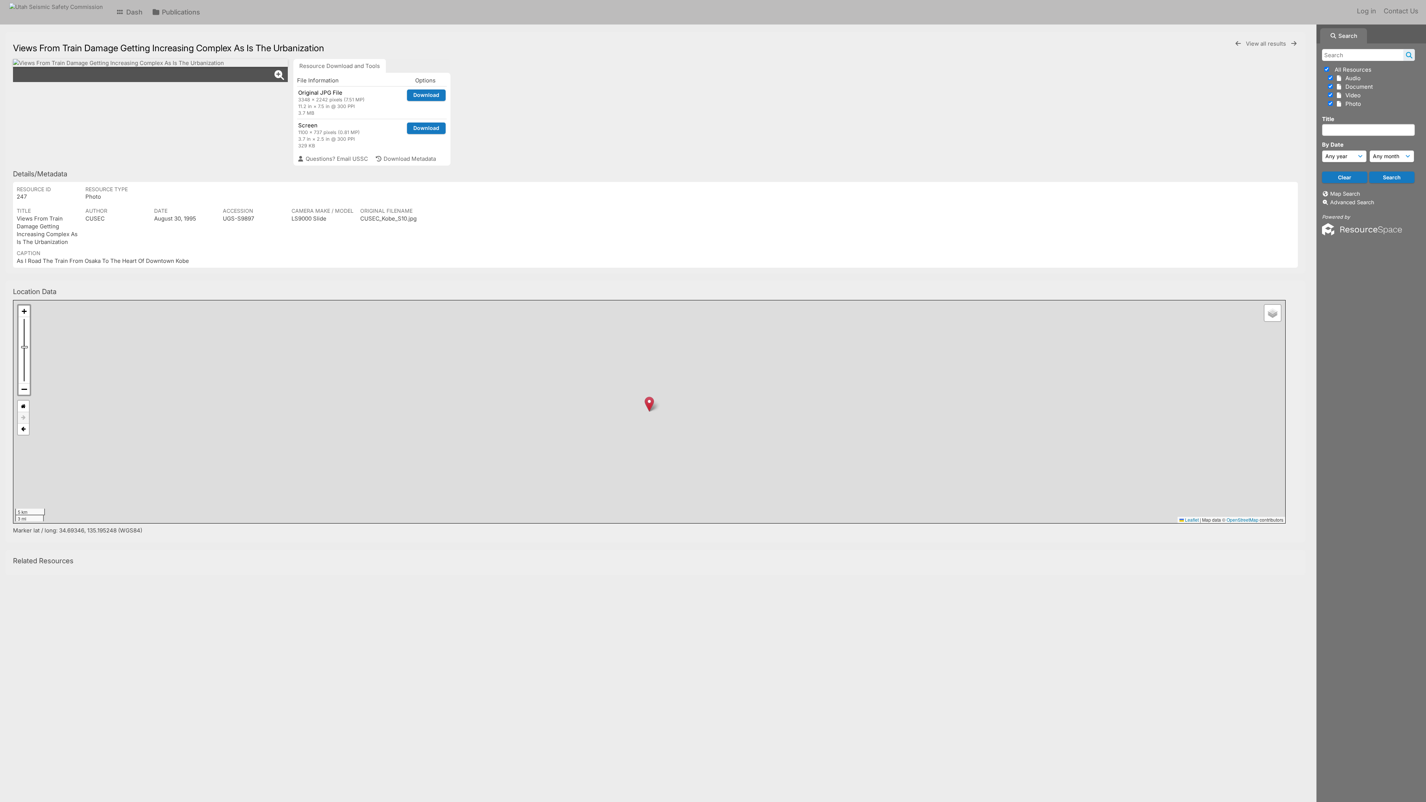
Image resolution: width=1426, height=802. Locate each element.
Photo (1351, 103)
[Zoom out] (24, 389)
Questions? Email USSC (336, 158)
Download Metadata (409, 158)
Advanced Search (1352, 202)
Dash (133, 12)
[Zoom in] (24, 311)
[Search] (1409, 55)
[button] (649, 404)
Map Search (1345, 193)
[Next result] (1294, 43)
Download (426, 95)
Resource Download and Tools (339, 65)
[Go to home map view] (23, 406)
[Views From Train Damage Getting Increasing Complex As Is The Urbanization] (150, 63)
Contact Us (1401, 11)
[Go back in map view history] (23, 429)
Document (1357, 86)
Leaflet (1191, 519)
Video (1351, 95)
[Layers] (1272, 313)
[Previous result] (1238, 43)
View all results (1266, 43)
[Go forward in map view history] (23, 418)
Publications (180, 12)
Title (1328, 119)
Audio (1351, 78)
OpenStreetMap (1243, 519)
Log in (1366, 11)
